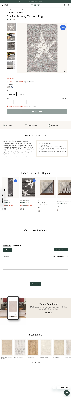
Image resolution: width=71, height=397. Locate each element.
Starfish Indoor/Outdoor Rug (31, 9)
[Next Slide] (67, 265)
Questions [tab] (17, 274)
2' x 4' (10, 102)
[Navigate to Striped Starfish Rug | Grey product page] (10, 187)
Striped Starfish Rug (6, 200)
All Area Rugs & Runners (11, 9)
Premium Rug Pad (42, 202)
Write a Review (62, 278)
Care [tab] (44, 135)
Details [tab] (37, 135)
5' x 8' (29, 102)
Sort (54, 284)
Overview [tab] (29, 135)
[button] (11, 19)
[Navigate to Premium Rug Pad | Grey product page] (47, 187)
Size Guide (64, 98)
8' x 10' (36, 102)
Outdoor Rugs (20, 9)
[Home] (35, 5)
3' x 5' (16, 102)
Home (2, 9)
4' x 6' (22, 102)
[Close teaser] (5, 190)
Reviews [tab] (7, 274)
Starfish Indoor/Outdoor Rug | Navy (17, 296)
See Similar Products (31, 106)
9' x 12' (43, 102)
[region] (35, 265)
